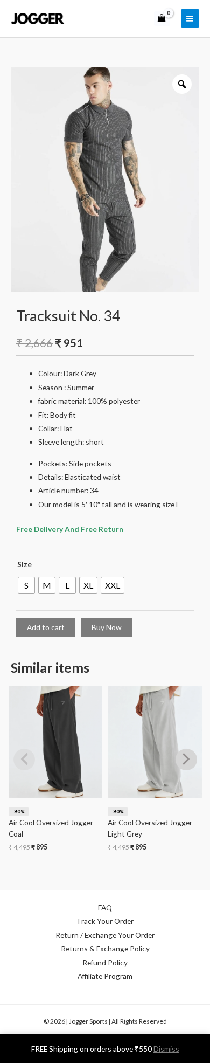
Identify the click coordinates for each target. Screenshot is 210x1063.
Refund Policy (105, 962)
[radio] (26, 585)
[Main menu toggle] (190, 18)
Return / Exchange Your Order (105, 935)
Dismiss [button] (166, 1048)
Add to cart (46, 627)
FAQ (105, 907)
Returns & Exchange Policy (105, 948)
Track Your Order (105, 921)
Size (24, 564)
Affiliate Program (105, 976)
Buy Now (106, 627)
